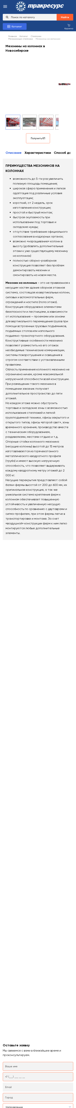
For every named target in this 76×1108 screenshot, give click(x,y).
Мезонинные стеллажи (20, 39)
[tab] (14, 153)
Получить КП (38, 138)
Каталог (24, 36)
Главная (12, 36)
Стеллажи (36, 36)
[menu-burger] (5, 7)
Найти (65, 17)
